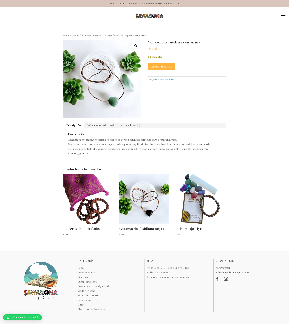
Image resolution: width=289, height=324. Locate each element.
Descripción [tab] (73, 125)
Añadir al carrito (161, 67)
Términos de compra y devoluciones (168, 277)
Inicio (66, 35)
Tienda (75, 35)
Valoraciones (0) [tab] (130, 125)
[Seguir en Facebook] (217, 278)
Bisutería (86, 35)
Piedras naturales (102, 35)
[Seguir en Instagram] (226, 279)
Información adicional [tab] (100, 125)
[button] (135, 45)
